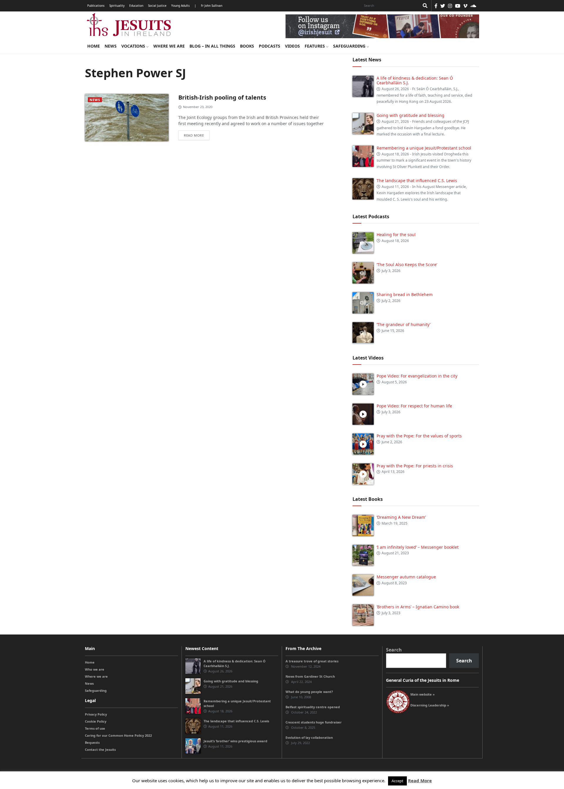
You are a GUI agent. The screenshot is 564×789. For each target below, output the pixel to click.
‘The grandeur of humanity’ (403, 324)
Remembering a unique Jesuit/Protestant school (424, 148)
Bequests (92, 742)
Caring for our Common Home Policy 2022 (118, 735)
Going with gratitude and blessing (410, 115)
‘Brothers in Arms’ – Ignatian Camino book (418, 607)
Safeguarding (350, 46)
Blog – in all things (212, 46)
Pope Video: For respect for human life (415, 406)
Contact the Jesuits (100, 749)
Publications (96, 6)
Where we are (169, 46)
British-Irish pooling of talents (222, 97)
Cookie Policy (95, 721)
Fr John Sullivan (211, 6)
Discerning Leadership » (429, 705)
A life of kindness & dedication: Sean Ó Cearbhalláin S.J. (415, 80)
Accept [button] (397, 780)
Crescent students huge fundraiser (314, 722)
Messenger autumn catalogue (406, 577)
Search (394, 650)
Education (136, 6)
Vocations (133, 46)
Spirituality (117, 6)
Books (247, 46)
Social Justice (157, 6)
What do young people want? (309, 691)
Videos (292, 46)
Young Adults (180, 6)
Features (315, 46)
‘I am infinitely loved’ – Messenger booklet (418, 547)
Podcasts (269, 46)
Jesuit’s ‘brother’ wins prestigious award (235, 741)
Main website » (422, 694)
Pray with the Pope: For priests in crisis (415, 466)
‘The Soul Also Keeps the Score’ (407, 264)
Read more (194, 135)
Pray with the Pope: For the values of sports (419, 436)
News (111, 46)
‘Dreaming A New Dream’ (401, 517)
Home (93, 46)
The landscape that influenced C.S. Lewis (417, 180)
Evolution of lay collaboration (309, 737)
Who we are (94, 669)
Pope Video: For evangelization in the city (418, 376)
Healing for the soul (396, 234)
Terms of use (95, 728)
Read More (420, 780)
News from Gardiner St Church (310, 676)
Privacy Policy (96, 714)
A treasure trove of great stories (312, 661)
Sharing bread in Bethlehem (405, 294)
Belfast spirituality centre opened (313, 707)
